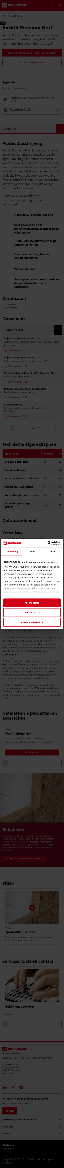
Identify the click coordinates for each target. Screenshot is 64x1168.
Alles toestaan (32, 602)
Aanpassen (30, 612)
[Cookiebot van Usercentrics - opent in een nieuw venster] (48, 543)
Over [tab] (52, 551)
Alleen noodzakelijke (32, 622)
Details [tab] (32, 551)
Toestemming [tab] (11, 551)
